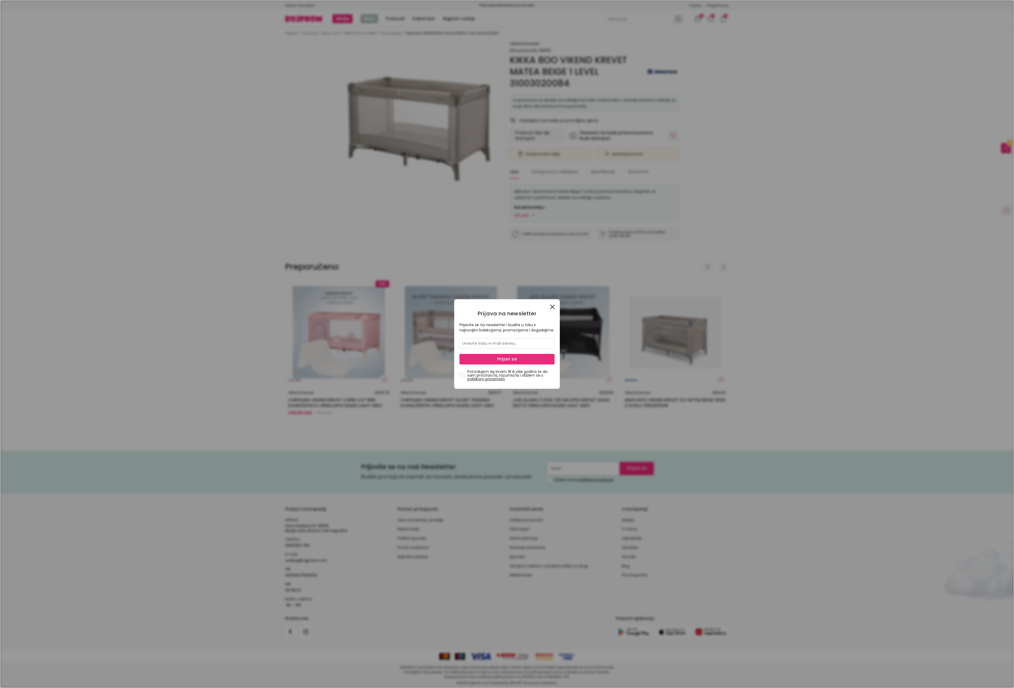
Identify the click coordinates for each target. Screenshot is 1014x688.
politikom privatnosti (486, 379)
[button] (552, 306)
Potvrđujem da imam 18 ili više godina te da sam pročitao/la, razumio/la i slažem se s (507, 375)
